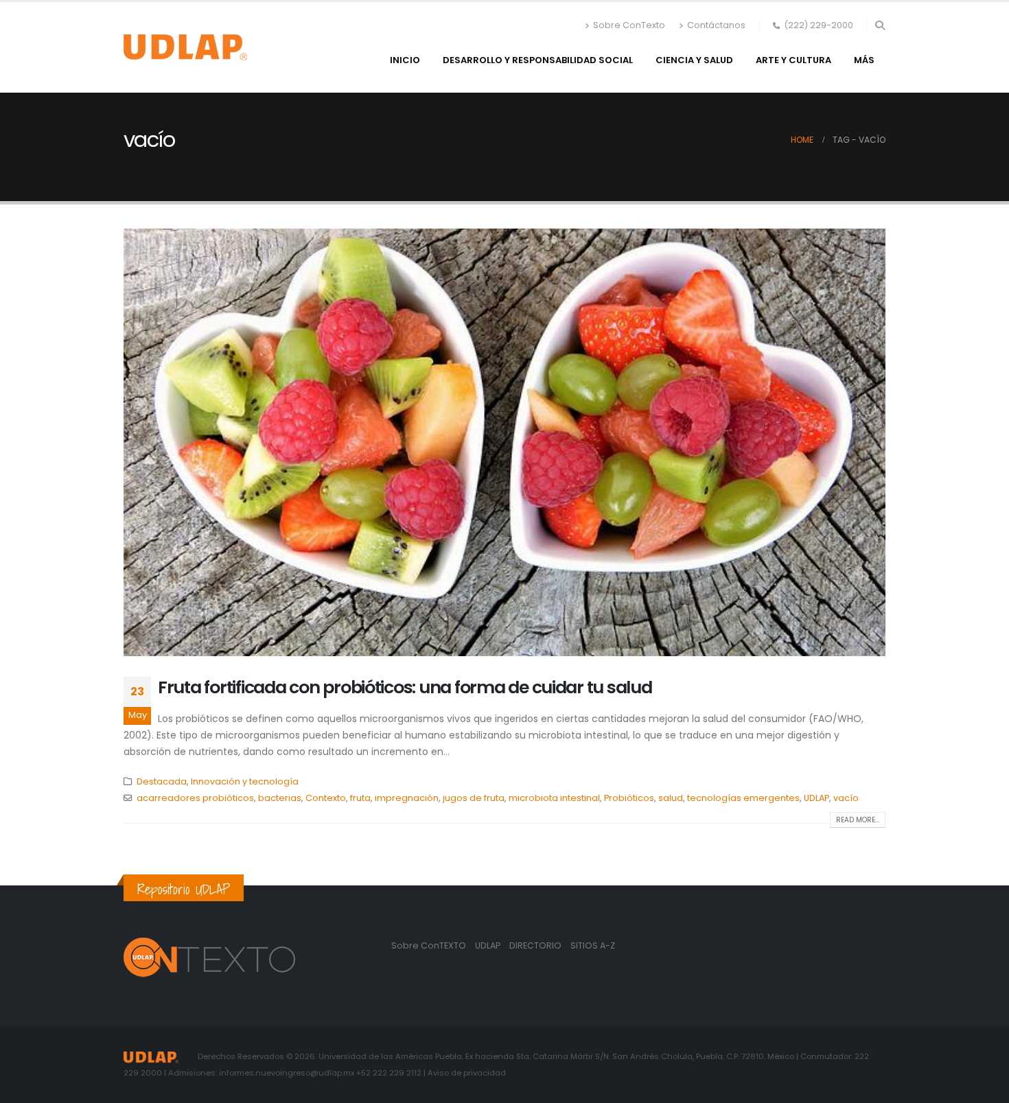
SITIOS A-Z (592, 945)
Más (864, 60)
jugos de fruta (474, 798)
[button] (879, 25)
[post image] (504, 442)
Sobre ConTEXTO (428, 945)
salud (670, 798)
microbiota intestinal (554, 798)
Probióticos (629, 798)
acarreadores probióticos (195, 798)
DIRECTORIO (536, 945)
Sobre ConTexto (629, 25)
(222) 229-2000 (818, 25)
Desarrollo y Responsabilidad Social (538, 60)
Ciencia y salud (694, 60)
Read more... (857, 820)
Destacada (162, 781)
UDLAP (816, 798)
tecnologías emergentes (743, 798)
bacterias (279, 798)
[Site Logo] (185, 47)
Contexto (325, 798)
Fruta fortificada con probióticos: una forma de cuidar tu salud (405, 687)
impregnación (407, 798)
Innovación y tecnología (245, 781)
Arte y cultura (793, 60)
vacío (846, 798)
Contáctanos (716, 25)
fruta (360, 798)
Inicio (405, 60)
